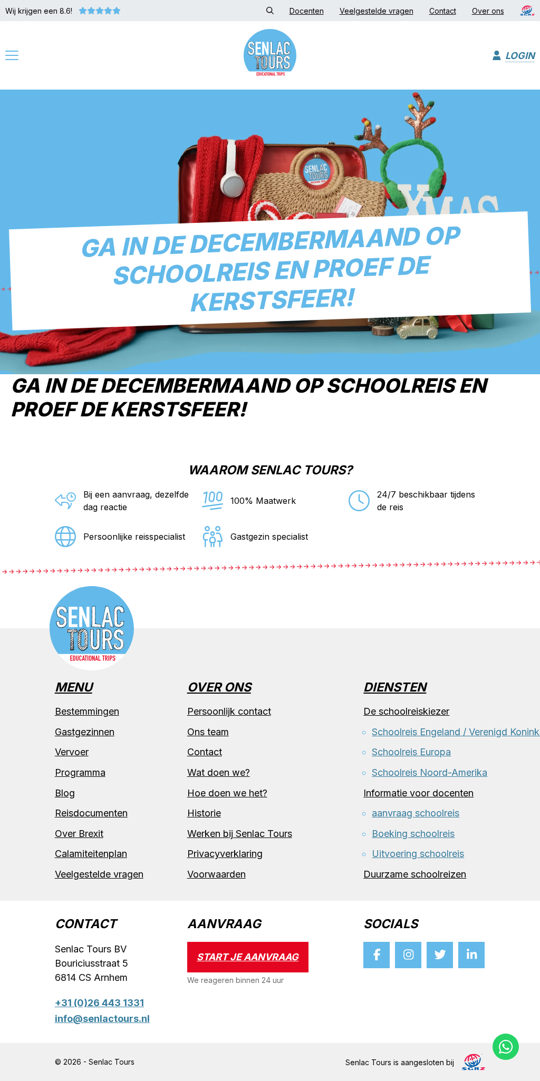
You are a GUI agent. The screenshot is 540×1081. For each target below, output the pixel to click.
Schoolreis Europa (411, 751)
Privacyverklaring (225, 853)
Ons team (208, 731)
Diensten (394, 688)
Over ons (219, 688)
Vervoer (72, 751)
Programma (80, 772)
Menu (73, 688)
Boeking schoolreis (413, 833)
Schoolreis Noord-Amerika (429, 772)
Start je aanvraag (247, 956)
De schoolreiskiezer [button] (406, 711)
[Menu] (11, 57)
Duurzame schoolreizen (414, 874)
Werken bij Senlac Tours (239, 833)
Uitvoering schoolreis (418, 853)
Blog (65, 792)
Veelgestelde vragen (99, 874)
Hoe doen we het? (227, 792)
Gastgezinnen (84, 731)
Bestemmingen (87, 711)
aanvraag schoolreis (415, 813)
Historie (204, 813)
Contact (204, 751)
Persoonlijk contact (229, 711)
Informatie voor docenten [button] (418, 792)
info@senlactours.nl (102, 1018)
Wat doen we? (218, 772)
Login (520, 55)
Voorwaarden (216, 874)
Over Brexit (79, 833)
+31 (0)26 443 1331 (99, 1002)
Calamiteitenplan (91, 853)
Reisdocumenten (91, 813)
